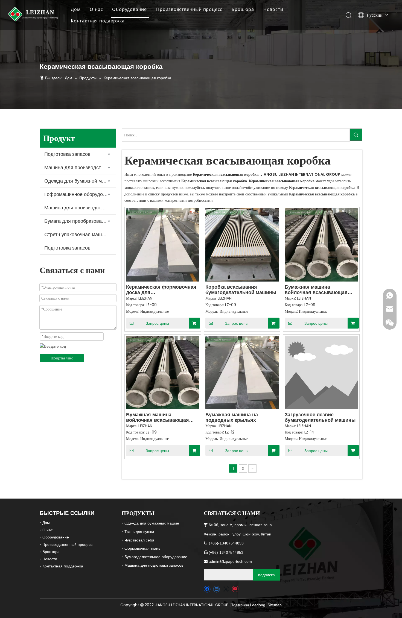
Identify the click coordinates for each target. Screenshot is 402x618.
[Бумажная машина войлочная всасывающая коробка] (321, 244)
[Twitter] (225, 589)
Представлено (62, 358)
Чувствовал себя (139, 540)
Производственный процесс (189, 9)
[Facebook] (207, 589)
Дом (75, 9)
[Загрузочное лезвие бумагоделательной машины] (321, 372)
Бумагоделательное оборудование (155, 557)
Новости (273, 9)
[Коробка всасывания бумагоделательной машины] (242, 244)
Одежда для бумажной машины (80, 181)
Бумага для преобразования (77, 221)
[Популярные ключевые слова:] (356, 134)
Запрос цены (157, 323)
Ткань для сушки (139, 531)
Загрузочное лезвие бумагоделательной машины (320, 417)
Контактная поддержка (98, 21)
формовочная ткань (142, 548)
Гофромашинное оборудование (80, 194)
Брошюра (243, 9)
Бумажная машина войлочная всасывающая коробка (316, 289)
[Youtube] (235, 589)
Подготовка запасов (67, 154)
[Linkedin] (216, 589)
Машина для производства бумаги (80, 167)
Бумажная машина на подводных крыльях (231, 417)
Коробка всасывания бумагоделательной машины (240, 289)
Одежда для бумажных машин (151, 523)
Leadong (257, 605)
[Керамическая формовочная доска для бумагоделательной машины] (162, 244)
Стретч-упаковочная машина (77, 234)
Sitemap (274, 605)
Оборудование (129, 9)
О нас (96, 9)
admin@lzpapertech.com (230, 561)
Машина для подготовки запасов (153, 565)
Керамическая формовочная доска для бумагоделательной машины (161, 289)
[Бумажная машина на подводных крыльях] (242, 372)
